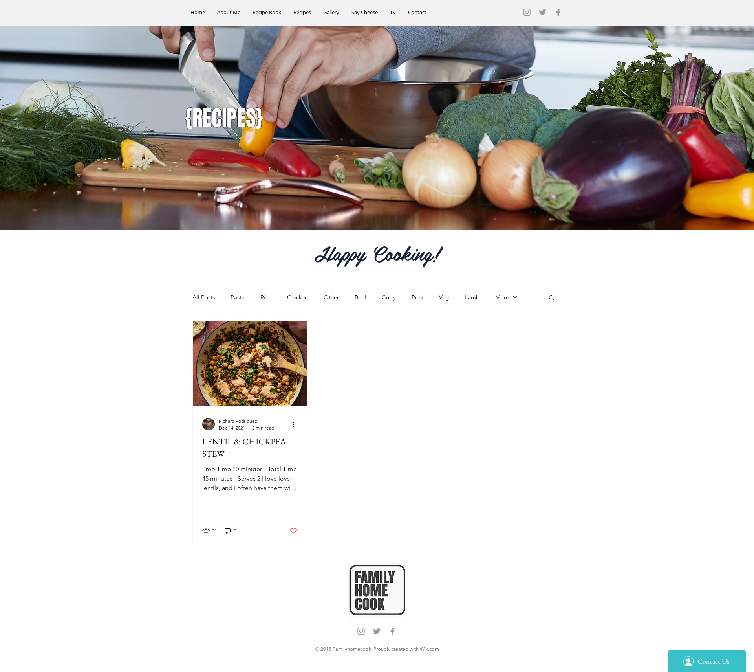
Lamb (472, 297)
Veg (444, 297)
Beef (360, 297)
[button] (551, 298)
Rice (265, 297)
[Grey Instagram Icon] (527, 12)
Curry (389, 297)
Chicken (297, 297)
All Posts (203, 297)
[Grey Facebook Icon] (558, 12)
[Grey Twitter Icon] (542, 12)
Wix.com (429, 649)
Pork (417, 297)
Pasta (238, 297)
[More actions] (296, 424)
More (502, 297)
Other (331, 297)
